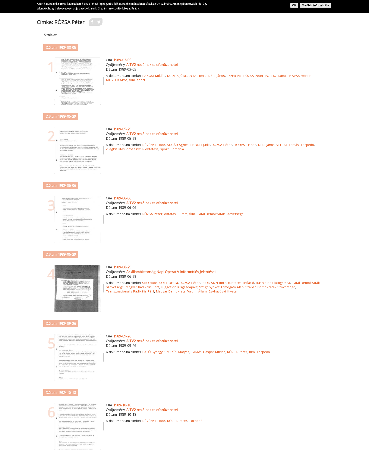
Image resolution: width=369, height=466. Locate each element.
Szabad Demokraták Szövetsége (270, 287)
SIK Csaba (150, 282)
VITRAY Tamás (287, 144)
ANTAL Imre (196, 75)
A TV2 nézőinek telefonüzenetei (152, 64)
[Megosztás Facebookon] (92, 23)
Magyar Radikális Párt (142, 287)
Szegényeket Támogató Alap (221, 287)
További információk (315, 5)
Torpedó (307, 144)
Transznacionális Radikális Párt (130, 291)
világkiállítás (115, 149)
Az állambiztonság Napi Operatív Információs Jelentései (170, 271)
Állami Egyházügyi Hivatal (217, 291)
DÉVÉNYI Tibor (153, 144)
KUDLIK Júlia (176, 75)
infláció (248, 282)
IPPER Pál (234, 75)
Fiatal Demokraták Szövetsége (220, 214)
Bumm (182, 214)
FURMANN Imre (214, 282)
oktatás (170, 214)
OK (294, 5)
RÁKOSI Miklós (153, 75)
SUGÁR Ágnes (178, 144)
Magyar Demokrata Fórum (176, 291)
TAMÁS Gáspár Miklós (208, 352)
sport (141, 80)
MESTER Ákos (116, 80)
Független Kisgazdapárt (179, 287)
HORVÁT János (245, 144)
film (132, 80)
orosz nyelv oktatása (142, 149)
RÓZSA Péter (253, 75)
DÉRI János (216, 75)
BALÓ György (152, 352)
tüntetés (235, 282)
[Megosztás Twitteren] (99, 23)
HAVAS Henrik (300, 75)
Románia (177, 149)
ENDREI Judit (200, 144)
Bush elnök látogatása (273, 282)
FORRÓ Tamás (276, 75)
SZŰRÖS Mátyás (176, 352)
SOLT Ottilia (168, 282)
